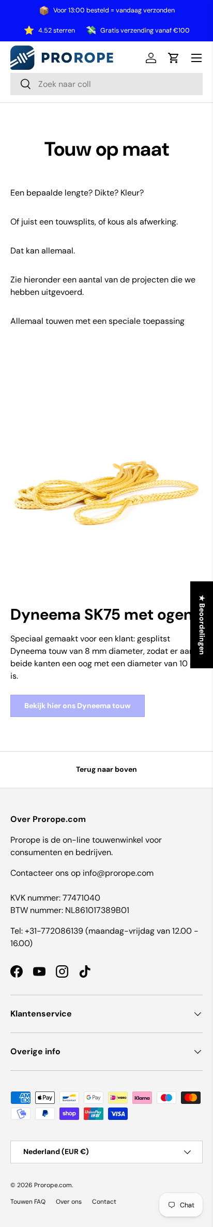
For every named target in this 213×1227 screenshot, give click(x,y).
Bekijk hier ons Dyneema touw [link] (77, 705)
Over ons (69, 1202)
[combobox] (106, 84)
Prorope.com (53, 1185)
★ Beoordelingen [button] (202, 625)
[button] (173, 58)
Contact (104, 1202)
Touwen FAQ (27, 1202)
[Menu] (196, 58)
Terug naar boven (106, 769)
